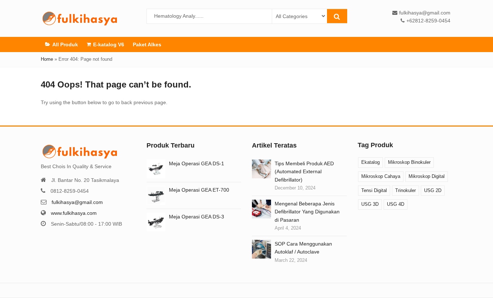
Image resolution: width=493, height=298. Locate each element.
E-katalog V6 (108, 44)
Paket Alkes (147, 44)
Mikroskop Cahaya (380, 176)
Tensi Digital (374, 190)
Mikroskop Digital (427, 176)
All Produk (65, 44)
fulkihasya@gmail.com (77, 202)
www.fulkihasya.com (74, 213)
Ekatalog (370, 162)
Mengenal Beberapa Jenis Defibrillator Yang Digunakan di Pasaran (307, 212)
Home (47, 59)
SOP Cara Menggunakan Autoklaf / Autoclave (303, 248)
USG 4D (395, 204)
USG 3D (370, 204)
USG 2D (432, 190)
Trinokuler (405, 190)
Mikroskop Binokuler (409, 162)
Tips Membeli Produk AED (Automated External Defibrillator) (304, 172)
